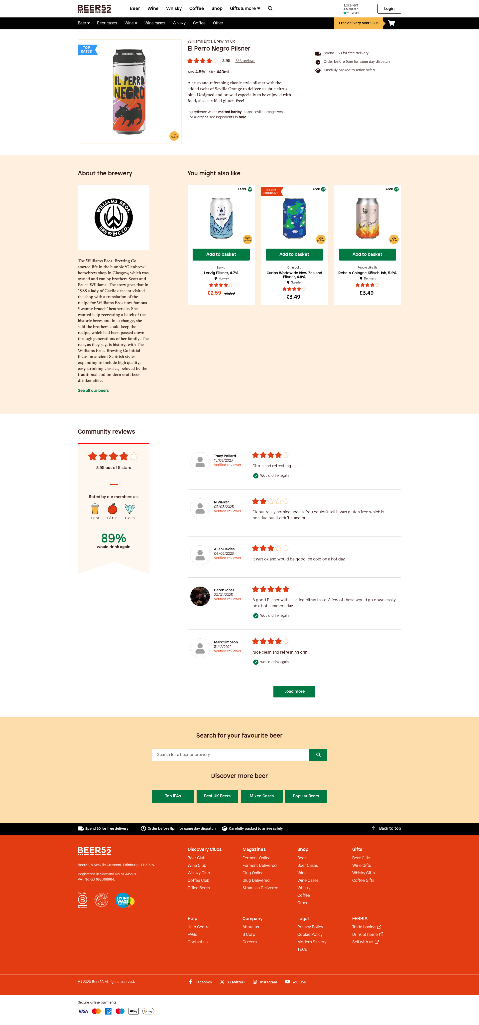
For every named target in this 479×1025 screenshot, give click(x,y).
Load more (294, 691)
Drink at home (365, 935)
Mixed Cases (262, 796)
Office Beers (199, 888)
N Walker (221, 502)
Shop (217, 8)
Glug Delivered (256, 881)
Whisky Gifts (363, 873)
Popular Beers (306, 796)
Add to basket (221, 254)
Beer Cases (307, 866)
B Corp (248, 935)
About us (250, 927)
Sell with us (363, 942)
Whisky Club (199, 873)
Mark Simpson (226, 642)
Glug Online (252, 873)
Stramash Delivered (260, 888)
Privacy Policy (310, 927)
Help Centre (199, 927)
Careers (249, 942)
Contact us (198, 942)
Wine (153, 8)
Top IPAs (173, 796)
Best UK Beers (217, 796)
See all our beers (93, 391)
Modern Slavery (311, 942)
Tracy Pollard (225, 456)
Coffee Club (199, 881)
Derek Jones (224, 590)
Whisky (174, 8)
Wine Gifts (361, 866)
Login (389, 9)
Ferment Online (256, 858)
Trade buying (364, 927)
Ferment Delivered (259, 866)
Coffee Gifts (363, 881)
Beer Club (197, 858)
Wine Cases (308, 881)
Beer (135, 8)
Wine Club (197, 866)
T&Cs (302, 950)
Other (302, 903)
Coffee (196, 8)
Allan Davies (224, 549)
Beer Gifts (361, 858)
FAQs (192, 935)
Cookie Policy (310, 935)
